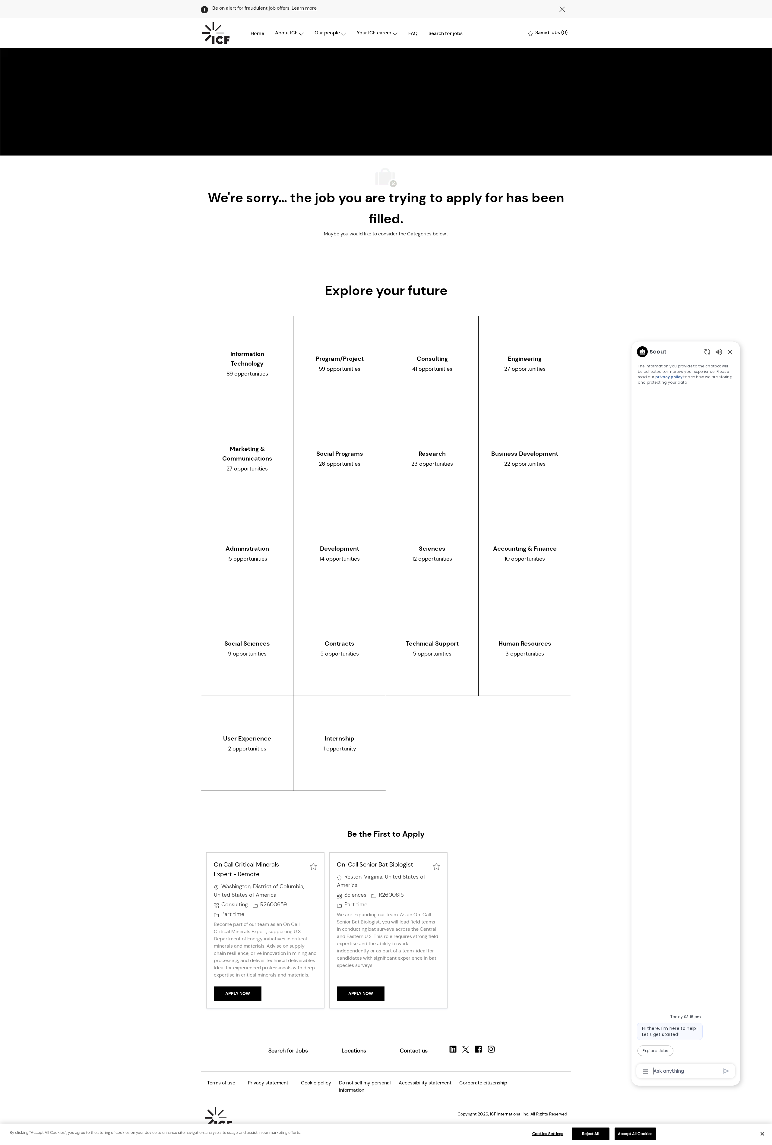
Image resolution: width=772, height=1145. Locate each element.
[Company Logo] (216, 33)
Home (257, 33)
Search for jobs (446, 33)
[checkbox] (313, 865)
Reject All (590, 1133)
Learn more (304, 8)
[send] (726, 1071)
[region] (685, 710)
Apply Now (243, 993)
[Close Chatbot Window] (730, 352)
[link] (288, 1050)
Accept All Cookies (635, 1133)
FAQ (413, 33)
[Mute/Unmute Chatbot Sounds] (718, 351)
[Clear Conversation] (707, 352)
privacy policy (668, 376)
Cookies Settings (547, 1133)
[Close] (762, 1133)
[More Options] (645, 1071)
